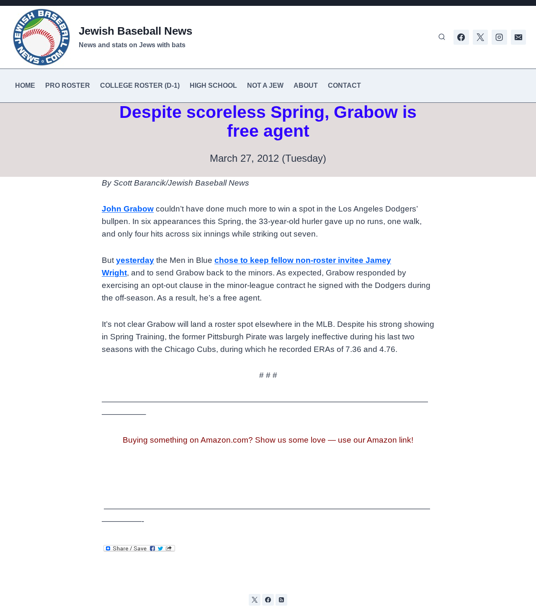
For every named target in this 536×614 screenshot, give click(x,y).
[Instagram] (499, 37)
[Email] (518, 37)
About (306, 85)
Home (25, 85)
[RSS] (281, 600)
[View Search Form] (441, 37)
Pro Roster (67, 85)
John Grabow (128, 208)
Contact (344, 85)
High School (213, 85)
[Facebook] (461, 37)
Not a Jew (265, 85)
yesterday (135, 260)
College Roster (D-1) (140, 85)
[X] (480, 37)
